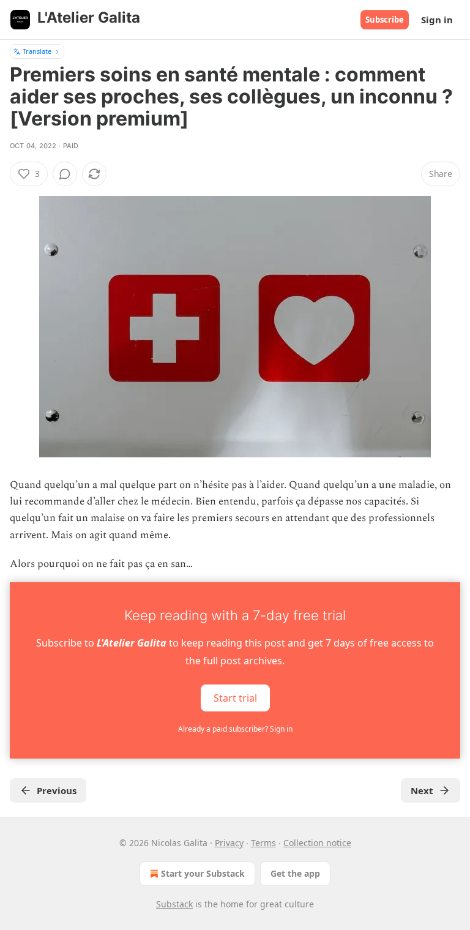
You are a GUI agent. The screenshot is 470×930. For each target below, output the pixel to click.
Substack (174, 904)
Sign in (437, 19)
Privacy (229, 843)
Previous (56, 790)
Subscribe (384, 19)
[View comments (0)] (65, 174)
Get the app (295, 873)
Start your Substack (203, 873)
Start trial (235, 698)
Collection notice (317, 843)
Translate (37, 51)
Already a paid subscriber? (235, 729)
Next (422, 790)
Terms (263, 843)
